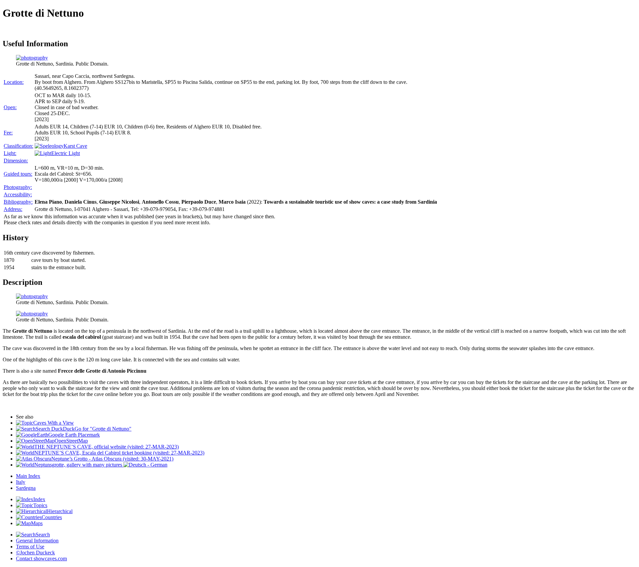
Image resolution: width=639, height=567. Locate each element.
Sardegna (26, 488)
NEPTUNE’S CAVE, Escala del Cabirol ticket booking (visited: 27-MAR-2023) (119, 453)
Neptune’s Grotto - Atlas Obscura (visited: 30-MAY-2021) (112, 459)
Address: (13, 209)
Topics (40, 505)
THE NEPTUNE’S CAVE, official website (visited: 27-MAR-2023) (106, 447)
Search (43, 534)
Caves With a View (53, 423)
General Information (37, 540)
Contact (41, 558)
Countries (52, 517)
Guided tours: (18, 174)
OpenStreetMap (71, 441)
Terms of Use (30, 546)
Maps (37, 523)
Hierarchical (60, 511)
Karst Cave (75, 146)
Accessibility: (18, 194)
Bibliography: (18, 202)
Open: (10, 107)
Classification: (18, 146)
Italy (20, 482)
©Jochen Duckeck (35, 552)
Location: (14, 82)
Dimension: (16, 160)
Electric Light (65, 153)
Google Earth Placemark (74, 435)
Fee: (8, 132)
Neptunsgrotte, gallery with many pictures (78, 465)
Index (39, 499)
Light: (10, 153)
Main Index (28, 476)
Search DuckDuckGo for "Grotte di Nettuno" (83, 429)
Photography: (18, 187)
